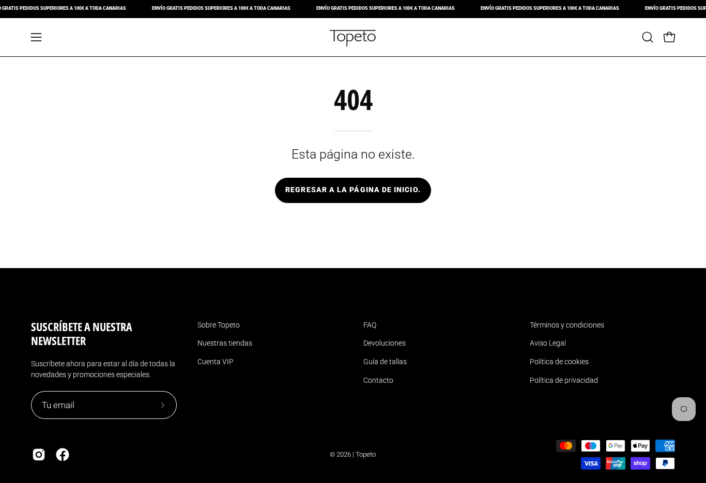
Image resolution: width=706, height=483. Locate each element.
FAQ (369, 325)
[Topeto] (353, 37)
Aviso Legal (548, 343)
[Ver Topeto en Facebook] (62, 454)
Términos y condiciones (567, 325)
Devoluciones (384, 343)
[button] (647, 37)
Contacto (378, 380)
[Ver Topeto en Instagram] (39, 454)
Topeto (366, 454)
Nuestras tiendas (224, 343)
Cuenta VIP (215, 361)
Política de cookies (559, 361)
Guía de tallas (385, 361)
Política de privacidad (564, 380)
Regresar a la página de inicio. (352, 189)
